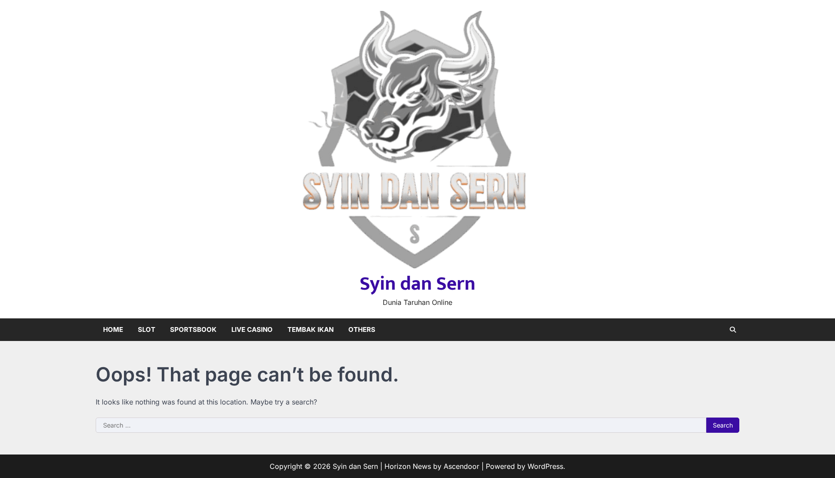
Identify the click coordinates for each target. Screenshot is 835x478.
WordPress (545, 466)
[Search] (732, 329)
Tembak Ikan (310, 329)
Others (361, 329)
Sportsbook (193, 329)
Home (113, 329)
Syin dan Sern (417, 283)
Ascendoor (461, 466)
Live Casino (252, 329)
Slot (146, 329)
